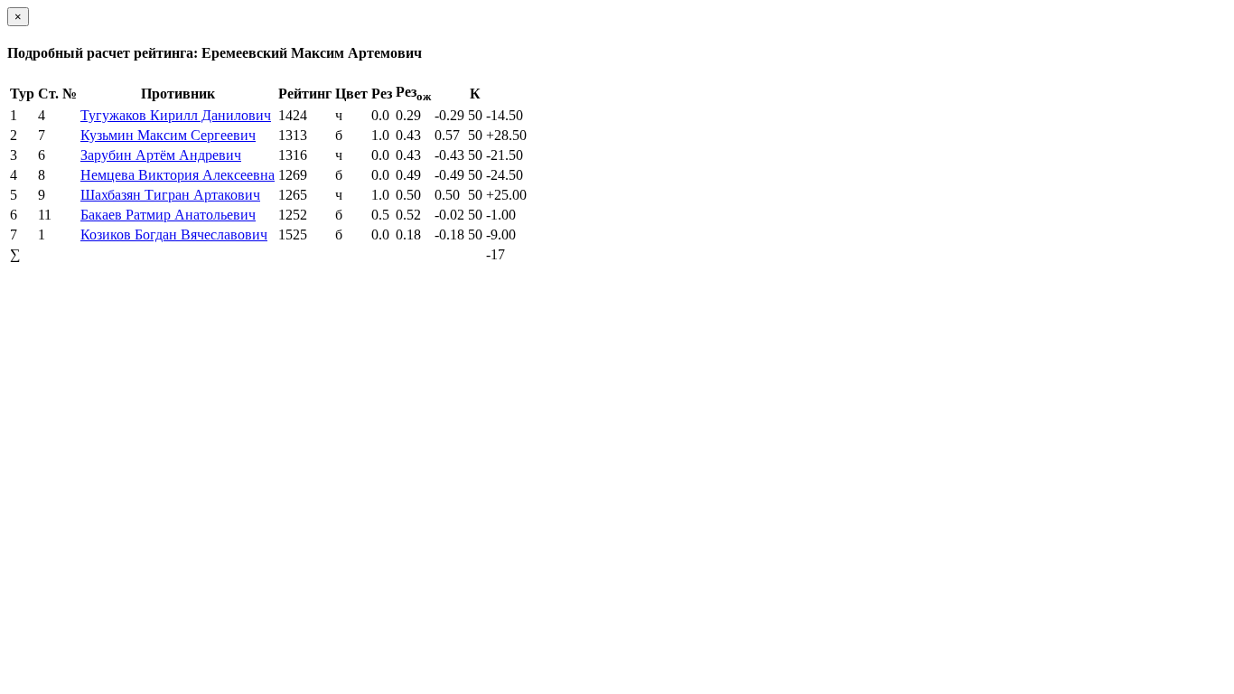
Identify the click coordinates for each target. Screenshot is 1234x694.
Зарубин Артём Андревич (160, 155)
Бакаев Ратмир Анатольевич (168, 214)
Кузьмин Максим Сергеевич (168, 135)
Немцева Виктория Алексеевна (177, 175)
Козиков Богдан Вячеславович (173, 234)
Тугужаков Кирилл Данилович (175, 115)
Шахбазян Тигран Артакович (170, 194)
